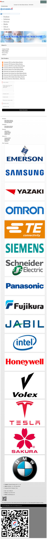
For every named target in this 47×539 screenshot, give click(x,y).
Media (5, 24)
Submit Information (23, 110)
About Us (6, 29)
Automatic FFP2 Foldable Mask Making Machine (14, 76)
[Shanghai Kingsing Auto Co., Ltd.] (6, 9)
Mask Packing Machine (8, 121)
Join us (5, 26)
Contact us (4, 54)
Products (6, 16)
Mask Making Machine (8, 120)
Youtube (2, 1)
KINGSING (8, 505)
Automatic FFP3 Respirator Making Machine (13, 64)
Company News (7, 133)
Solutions (6, 19)
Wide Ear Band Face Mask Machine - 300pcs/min (14, 78)
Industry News (7, 134)
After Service (6, 131)
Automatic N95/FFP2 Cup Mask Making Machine (14, 65)
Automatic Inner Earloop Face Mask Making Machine (15, 73)
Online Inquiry (5, 50)
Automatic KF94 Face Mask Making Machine (13, 67)
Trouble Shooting (7, 132)
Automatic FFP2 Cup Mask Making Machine (13, 62)
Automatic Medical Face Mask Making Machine (14, 69)
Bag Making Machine (8, 127)
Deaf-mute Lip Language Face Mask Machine (13, 71)
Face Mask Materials (8, 122)
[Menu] (43, 1)
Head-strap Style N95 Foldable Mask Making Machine (15, 75)
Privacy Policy (5, 52)
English (6, 6)
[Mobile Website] (4, 500)
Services (6, 21)
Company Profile (5, 49)
